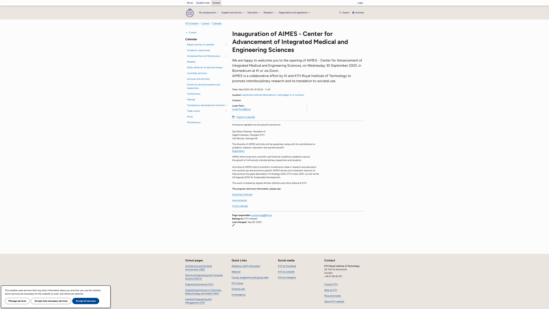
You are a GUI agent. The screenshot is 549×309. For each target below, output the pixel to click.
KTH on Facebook (287, 266)
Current (205, 23)
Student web (202, 2)
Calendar (217, 23)
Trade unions (193, 111)
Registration (238, 151)
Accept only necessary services (50, 301)
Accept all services (86, 301)
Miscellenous (193, 122)
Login (360, 2)
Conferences (193, 93)
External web (238, 289)
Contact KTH (331, 284)
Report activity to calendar (200, 44)
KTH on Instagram (287, 277)
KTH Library (237, 283)
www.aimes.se (239, 200)
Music (190, 116)
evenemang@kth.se (261, 215)
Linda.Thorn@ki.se (241, 109)
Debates (191, 61)
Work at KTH (330, 290)
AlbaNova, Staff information (246, 266)
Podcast (191, 99)
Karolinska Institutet (242, 194)
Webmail (236, 271)
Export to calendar (245, 117)
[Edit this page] (233, 225)
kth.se (190, 2)
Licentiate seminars (197, 73)
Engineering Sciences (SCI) (199, 284)
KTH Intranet (191, 23)
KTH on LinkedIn (286, 271)
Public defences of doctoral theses (204, 67)
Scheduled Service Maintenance (203, 56)
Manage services (17, 301)
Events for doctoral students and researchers (203, 86)
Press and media (332, 295)
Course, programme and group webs (250, 277)
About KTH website (334, 301)
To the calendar (240, 206)
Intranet (216, 2)
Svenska (359, 12)
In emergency (239, 294)
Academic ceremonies (198, 50)
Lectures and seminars (198, 79)
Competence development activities (206, 105)
